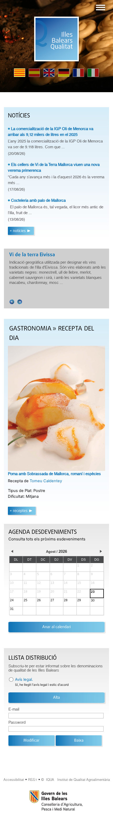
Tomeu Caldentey (46, 481)
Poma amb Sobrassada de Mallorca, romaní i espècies (54, 473)
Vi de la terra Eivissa (32, 255)
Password (16, 722)
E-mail (13, 709)
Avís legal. (24, 679)
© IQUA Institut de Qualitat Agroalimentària (75, 780)
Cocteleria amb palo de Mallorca (38, 200)
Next (19, 301)
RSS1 (32, 780)
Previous (11, 301)
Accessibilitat (13, 780)
